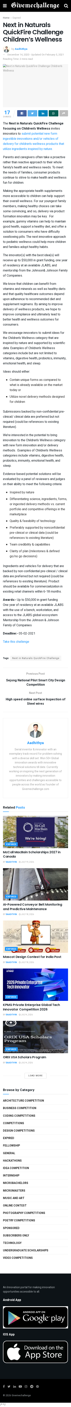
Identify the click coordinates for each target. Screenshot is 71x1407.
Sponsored (11, 1228)
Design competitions (19, 1131)
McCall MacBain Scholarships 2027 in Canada (32, 854)
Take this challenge (16, 641)
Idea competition (16, 1168)
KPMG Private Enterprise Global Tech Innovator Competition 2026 (31, 1007)
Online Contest (15, 1206)
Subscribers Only (16, 1236)
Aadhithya (21, 49)
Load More (35, 1075)
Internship (11, 1176)
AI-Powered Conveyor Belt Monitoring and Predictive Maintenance (32, 906)
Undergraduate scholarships (25, 1250)
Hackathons (12, 1161)
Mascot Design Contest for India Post (32, 957)
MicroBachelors (15, 1183)
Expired (17, 18)
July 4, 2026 (27, 1014)
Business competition (19, 1108)
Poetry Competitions (19, 1220)
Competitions (13, 1123)
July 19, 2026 (27, 862)
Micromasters (14, 1191)
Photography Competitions (24, 1213)
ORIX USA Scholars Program (24, 1057)
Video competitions (18, 1258)
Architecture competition (23, 1101)
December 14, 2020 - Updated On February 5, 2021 (35, 54)
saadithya (11, 862)
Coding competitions (19, 1116)
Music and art (13, 1198)
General (9, 1153)
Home (6, 18)
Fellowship (11, 1146)
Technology (12, 1243)
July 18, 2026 (27, 914)
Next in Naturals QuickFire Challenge (35, 658)
